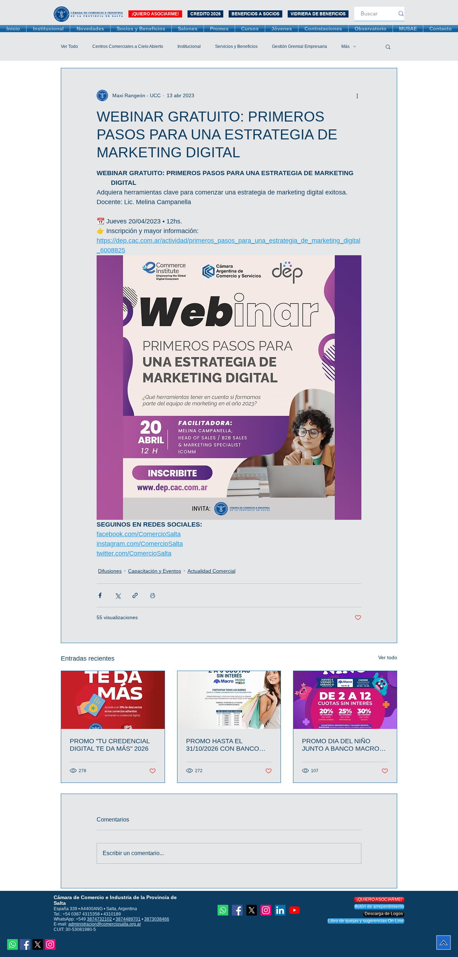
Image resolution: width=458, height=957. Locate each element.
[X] (37, 944)
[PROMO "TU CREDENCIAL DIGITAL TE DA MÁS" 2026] (113, 700)
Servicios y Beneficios (236, 46)
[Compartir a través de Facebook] (100, 595)
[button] (388, 46)
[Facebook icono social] (25, 944)
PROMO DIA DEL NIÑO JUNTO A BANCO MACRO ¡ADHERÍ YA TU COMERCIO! (345, 745)
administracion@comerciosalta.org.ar (104, 924)
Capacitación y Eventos (154, 571)
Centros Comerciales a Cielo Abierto (127, 46)
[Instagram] (50, 944)
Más (345, 46)
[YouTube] (294, 910)
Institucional (189, 46)
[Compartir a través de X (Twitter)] (117, 595)
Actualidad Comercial (211, 571)
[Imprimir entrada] (152, 595)
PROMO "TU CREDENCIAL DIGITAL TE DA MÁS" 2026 (110, 745)
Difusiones (110, 571)
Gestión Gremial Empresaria (299, 46)
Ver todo (387, 657)
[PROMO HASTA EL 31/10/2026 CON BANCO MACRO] (229, 700)
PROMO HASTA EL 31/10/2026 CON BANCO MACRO (222, 745)
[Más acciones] (357, 95)
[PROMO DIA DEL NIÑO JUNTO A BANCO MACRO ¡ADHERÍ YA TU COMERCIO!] (345, 700)
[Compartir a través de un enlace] (135, 595)
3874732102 (99, 919)
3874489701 (128, 919)
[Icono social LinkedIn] (280, 910)
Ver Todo (69, 46)
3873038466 (156, 919)
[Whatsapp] (12, 944)
